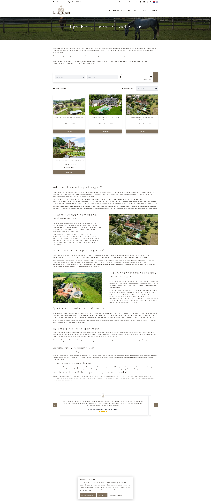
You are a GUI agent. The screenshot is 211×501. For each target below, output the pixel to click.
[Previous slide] (55, 405)
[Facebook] (140, 2)
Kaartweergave (61, 88)
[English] (157, 2)
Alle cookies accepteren (88, 495)
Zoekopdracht (129, 88)
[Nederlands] (154, 2)
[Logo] (61, 10)
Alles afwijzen (102, 495)
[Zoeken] (155, 77)
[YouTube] (150, 2)
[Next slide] (156, 405)
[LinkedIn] (144, 2)
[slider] (120, 77)
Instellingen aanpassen (116, 495)
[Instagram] (147, 2)
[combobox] (70, 77)
